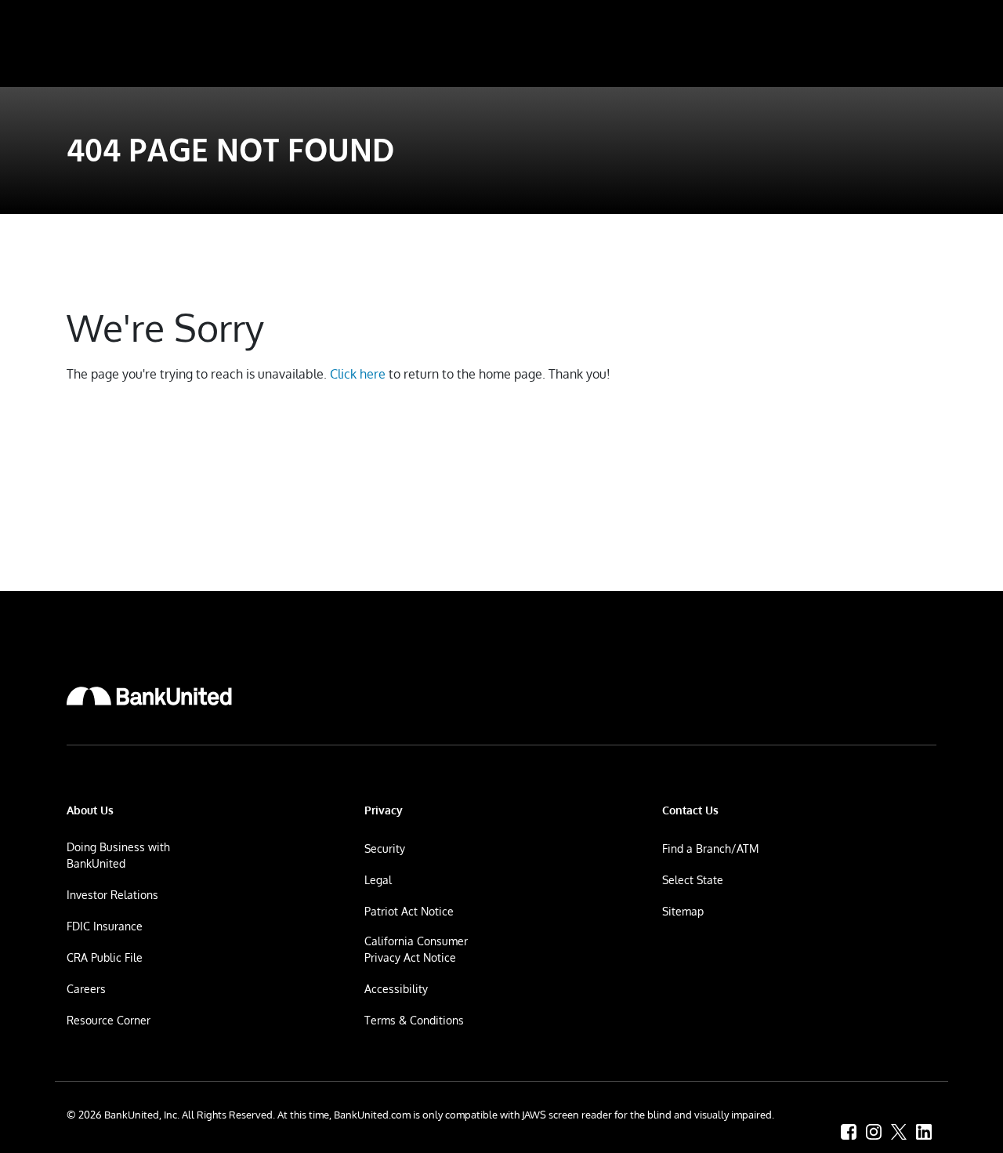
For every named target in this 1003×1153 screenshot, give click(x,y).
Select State (692, 880)
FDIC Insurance (105, 926)
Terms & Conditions (414, 1020)
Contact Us (690, 810)
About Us (90, 810)
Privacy (383, 810)
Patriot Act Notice (409, 911)
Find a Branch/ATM (710, 848)
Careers (86, 988)
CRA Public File (105, 957)
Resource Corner (108, 1020)
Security (384, 848)
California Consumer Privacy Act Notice (416, 949)
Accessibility (396, 988)
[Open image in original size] (149, 696)
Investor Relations (112, 894)
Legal (378, 880)
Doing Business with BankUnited (118, 855)
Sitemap (683, 911)
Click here (358, 374)
